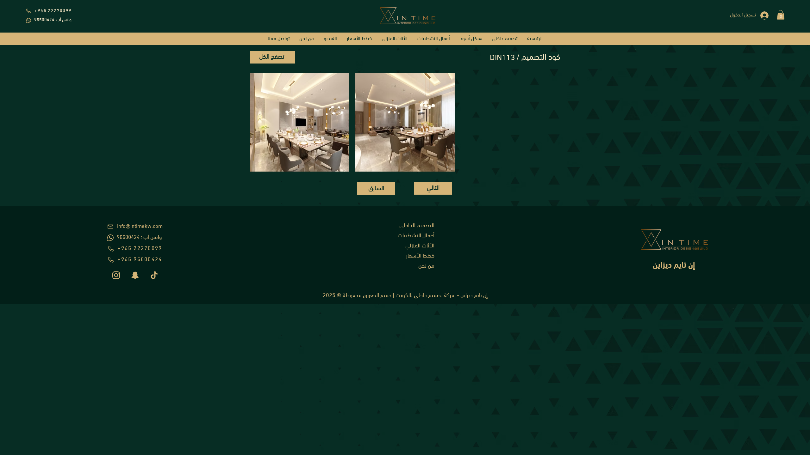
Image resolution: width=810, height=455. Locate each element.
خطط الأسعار (420, 256)
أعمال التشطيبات (416, 236)
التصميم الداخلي (416, 226)
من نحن (426, 266)
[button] (781, 15)
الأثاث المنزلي (419, 246)
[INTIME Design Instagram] (116, 275)
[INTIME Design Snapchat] (135, 275)
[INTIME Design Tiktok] (154, 275)
